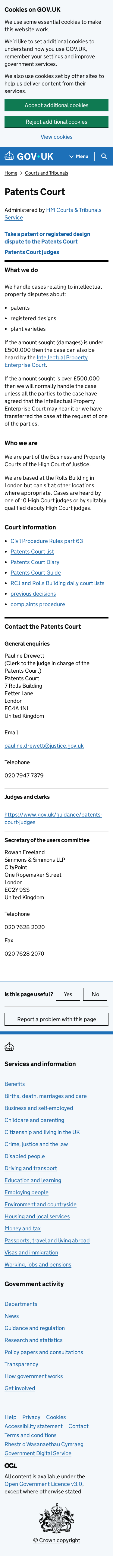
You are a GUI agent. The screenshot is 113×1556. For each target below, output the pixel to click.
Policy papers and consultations (44, 1352)
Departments (21, 1303)
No (99, 994)
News (12, 1316)
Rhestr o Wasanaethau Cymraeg (44, 1444)
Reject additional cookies (56, 121)
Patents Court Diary (35, 562)
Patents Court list (32, 551)
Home (11, 173)
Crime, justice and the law (36, 1144)
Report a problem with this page (56, 1019)
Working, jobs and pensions (38, 1264)
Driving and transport (31, 1168)
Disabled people (25, 1156)
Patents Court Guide (36, 572)
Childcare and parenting (34, 1120)
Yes (72, 994)
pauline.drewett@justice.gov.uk (44, 745)
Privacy (31, 1417)
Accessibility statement (34, 1426)
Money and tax (23, 1228)
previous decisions (33, 593)
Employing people (27, 1192)
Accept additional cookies (57, 105)
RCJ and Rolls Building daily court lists (58, 583)
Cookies (56, 1417)
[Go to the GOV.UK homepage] (29, 156)
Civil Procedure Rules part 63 (47, 541)
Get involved (20, 1388)
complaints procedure (38, 604)
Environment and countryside (41, 1204)
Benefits (15, 1083)
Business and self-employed (39, 1108)
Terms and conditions (31, 1435)
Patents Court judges (32, 252)
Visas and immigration (31, 1252)
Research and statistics (34, 1340)
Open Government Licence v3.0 (43, 1483)
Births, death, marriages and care (46, 1096)
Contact (78, 1426)
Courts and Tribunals (46, 173)
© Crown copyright (56, 1540)
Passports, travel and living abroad (47, 1240)
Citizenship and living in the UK (42, 1132)
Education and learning (33, 1180)
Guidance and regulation (35, 1328)
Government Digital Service (38, 1453)
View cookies (57, 137)
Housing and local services (37, 1216)
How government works (34, 1376)
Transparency (21, 1364)
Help (11, 1417)
